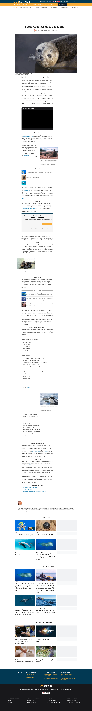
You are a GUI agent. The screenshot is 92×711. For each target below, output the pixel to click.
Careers (10, 702)
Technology (50, 4)
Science (34, 4)
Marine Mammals (48, 24)
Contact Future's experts (33, 698)
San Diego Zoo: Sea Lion (28, 489)
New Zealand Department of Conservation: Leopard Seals (35, 491)
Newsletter (51, 77)
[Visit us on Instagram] (53, 1)
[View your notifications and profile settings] (75, 2)
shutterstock (25, 74)
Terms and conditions (72, 698)
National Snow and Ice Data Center (30, 208)
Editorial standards (32, 702)
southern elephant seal (28, 136)
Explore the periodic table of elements (51, 678)
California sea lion (27, 190)
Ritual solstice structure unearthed (41, 7)
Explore (56, 4)
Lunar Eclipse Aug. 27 (64, 7)
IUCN (30, 464)
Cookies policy (31, 700)
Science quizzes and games (66, 674)
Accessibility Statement (14, 698)
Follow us (45, 77)
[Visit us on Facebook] (50, 1)
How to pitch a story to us (54, 702)
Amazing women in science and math (51, 676)
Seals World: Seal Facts (28, 498)
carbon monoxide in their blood (35, 469)
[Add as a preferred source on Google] (46, 693)
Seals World (44, 135)
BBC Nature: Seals (27, 495)
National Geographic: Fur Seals (29, 493)
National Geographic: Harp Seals (30, 487)
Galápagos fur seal (36, 451)
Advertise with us (51, 700)
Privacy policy (11, 700)
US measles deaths (54, 7)
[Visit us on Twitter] (51, 1)
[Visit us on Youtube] (55, 1)
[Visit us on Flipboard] (57, 1)
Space (45, 4)
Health (29, 4)
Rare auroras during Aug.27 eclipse (25, 7)
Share (24, 77)
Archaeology (24, 4)
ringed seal (25, 152)
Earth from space (29, 675)
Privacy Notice (25, 227)
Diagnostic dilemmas (30, 677)
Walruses (36, 91)
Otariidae (28, 352)
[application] (37, 119)
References (56, 30)
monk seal (46, 451)
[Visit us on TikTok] (59, 1)
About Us (49, 698)
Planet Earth (40, 4)
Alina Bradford (40, 30)
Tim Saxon (21, 74)
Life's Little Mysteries (30, 674)
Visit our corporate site (66, 689)
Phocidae (28, 387)
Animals (18, 4)
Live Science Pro (75, 7)
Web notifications (71, 700)
